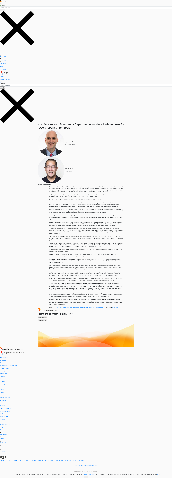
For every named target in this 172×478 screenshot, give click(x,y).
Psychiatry (2, 376)
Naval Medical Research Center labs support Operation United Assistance (75, 307)
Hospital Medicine (4, 368)
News (1, 427)
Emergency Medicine (5, 363)
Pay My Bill (3, 63)
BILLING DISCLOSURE (72, 460)
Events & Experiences (5, 408)
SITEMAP (81, 460)
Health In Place (4, 416)
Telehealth (2, 381)
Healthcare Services (5, 74)
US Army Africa (100, 307)
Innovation (2, 419)
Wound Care (3, 387)
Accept (86, 477)
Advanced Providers (5, 397)
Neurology (2, 371)
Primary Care (3, 373)
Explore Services (42, 317)
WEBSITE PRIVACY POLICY (16, 460)
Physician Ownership (5, 405)
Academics (3, 413)
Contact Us (3, 69)
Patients (2, 66)
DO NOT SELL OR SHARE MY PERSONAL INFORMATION (51, 460)
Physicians (2, 392)
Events (1, 430)
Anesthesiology (4, 357)
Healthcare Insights (5, 79)
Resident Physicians (5, 395)
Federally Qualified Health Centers (8, 365)
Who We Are (3, 78)
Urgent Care (3, 384)
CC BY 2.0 (115, 307)
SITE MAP (112, 469)
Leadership (3, 421)
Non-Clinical (3, 400)
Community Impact (5, 411)
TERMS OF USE (4, 460)
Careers (2, 76)
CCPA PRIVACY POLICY (30, 460)
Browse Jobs (3, 56)
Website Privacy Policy (88, 474)
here (158, 474)
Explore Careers (42, 320)
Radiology (2, 379)
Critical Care (3, 360)
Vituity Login (3, 60)
